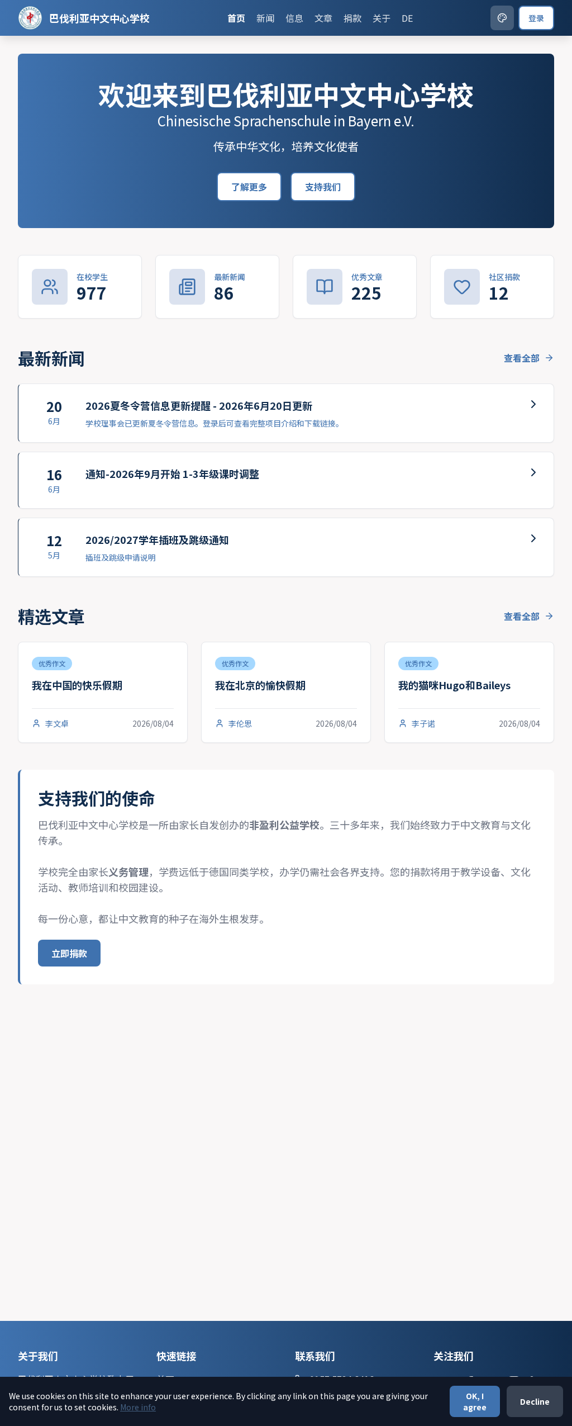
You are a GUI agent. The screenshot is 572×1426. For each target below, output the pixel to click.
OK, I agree (475, 1401)
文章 (323, 18)
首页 (236, 18)
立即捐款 (69, 953)
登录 (536, 17)
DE (407, 18)
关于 (381, 18)
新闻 (265, 18)
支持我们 (323, 186)
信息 (294, 18)
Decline (535, 1401)
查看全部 (522, 357)
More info (138, 1407)
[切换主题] (502, 18)
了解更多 (249, 186)
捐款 (352, 18)
